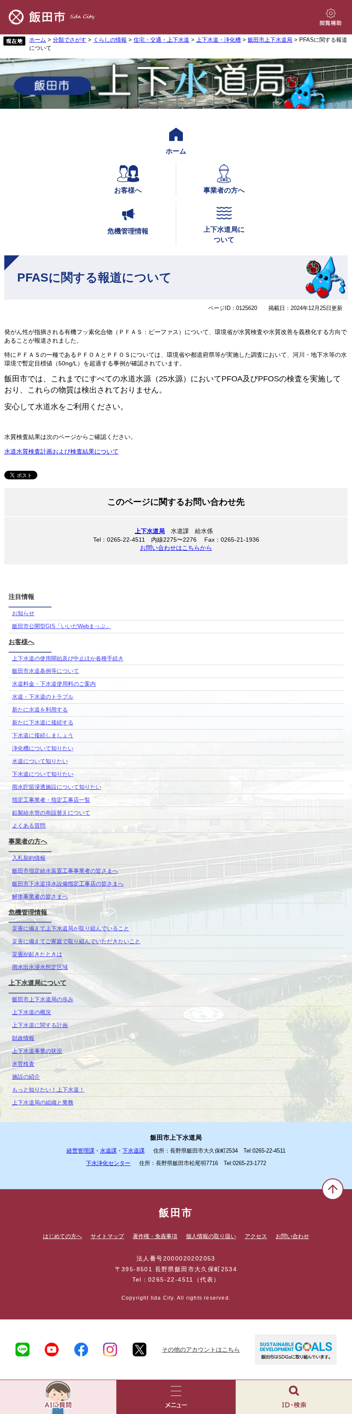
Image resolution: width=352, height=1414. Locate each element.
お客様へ (128, 190)
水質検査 (23, 1064)
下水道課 (133, 1151)
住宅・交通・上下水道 (161, 40)
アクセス (256, 1236)
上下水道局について (224, 234)
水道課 (108, 1151)
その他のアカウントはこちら (201, 1349)
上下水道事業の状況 (37, 1051)
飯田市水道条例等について (45, 671)
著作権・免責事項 (155, 1236)
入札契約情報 (29, 858)
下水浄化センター (108, 1163)
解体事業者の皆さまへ (40, 897)
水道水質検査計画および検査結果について (61, 451)
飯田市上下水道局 (270, 40)
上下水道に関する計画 (40, 1025)
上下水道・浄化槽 (218, 40)
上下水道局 (150, 531)
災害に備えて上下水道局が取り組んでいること (70, 929)
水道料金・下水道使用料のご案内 (54, 684)
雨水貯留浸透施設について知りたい (56, 787)
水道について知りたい (40, 761)
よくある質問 (29, 826)
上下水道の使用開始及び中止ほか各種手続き (68, 659)
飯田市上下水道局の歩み (42, 1000)
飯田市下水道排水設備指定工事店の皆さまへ (68, 884)
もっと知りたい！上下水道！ (48, 1090)
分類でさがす (69, 40)
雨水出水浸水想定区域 (40, 967)
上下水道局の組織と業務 (42, 1103)
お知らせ (23, 613)
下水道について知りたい (42, 774)
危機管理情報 (128, 231)
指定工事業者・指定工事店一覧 (51, 800)
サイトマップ (107, 1236)
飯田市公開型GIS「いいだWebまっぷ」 (61, 626)
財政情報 (23, 1038)
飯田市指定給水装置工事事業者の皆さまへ (65, 871)
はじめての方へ (62, 1236)
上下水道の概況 (31, 1012)
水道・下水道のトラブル (42, 697)
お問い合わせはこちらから (176, 547)
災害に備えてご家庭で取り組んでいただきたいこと (76, 942)
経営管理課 (80, 1151)
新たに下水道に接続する (42, 723)
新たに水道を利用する (40, 710)
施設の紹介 (26, 1077)
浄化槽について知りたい (42, 748)
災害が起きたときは (37, 954)
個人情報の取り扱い (211, 1236)
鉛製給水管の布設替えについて (51, 813)
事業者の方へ (224, 190)
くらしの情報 (110, 40)
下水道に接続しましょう (42, 736)
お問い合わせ (292, 1236)
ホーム (37, 40)
